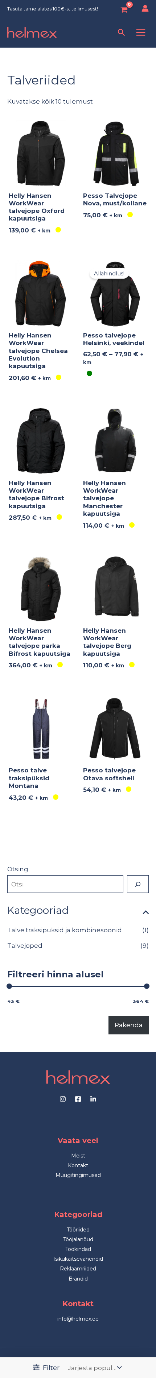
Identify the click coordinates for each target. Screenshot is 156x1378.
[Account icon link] (145, 8)
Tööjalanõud (78, 1239)
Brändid (78, 1278)
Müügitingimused (78, 1175)
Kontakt (78, 1165)
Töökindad (78, 1249)
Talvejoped (24, 945)
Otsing (17, 869)
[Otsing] (138, 884)
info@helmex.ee (78, 1319)
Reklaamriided (78, 1268)
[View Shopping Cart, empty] (122, 10)
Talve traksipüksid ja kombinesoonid (64, 930)
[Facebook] (78, 1099)
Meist (78, 1155)
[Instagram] (62, 1099)
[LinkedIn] (93, 1099)
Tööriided (78, 1229)
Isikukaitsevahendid (78, 1259)
